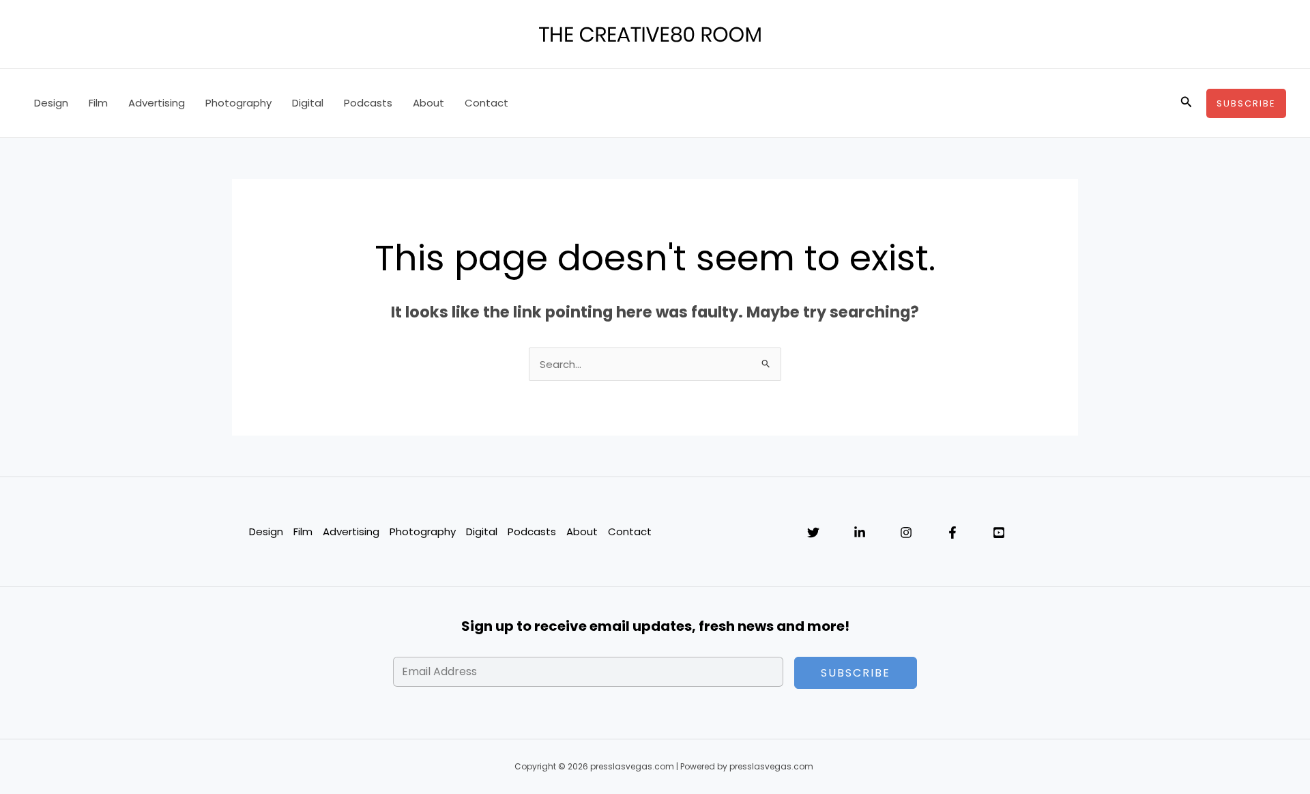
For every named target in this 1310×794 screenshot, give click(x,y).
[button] (1186, 103)
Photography (238, 103)
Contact (486, 103)
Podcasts (368, 103)
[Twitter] (813, 532)
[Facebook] (952, 532)
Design (51, 103)
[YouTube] (999, 532)
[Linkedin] (860, 532)
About (428, 103)
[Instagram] (906, 532)
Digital (307, 103)
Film (98, 103)
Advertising (156, 103)
